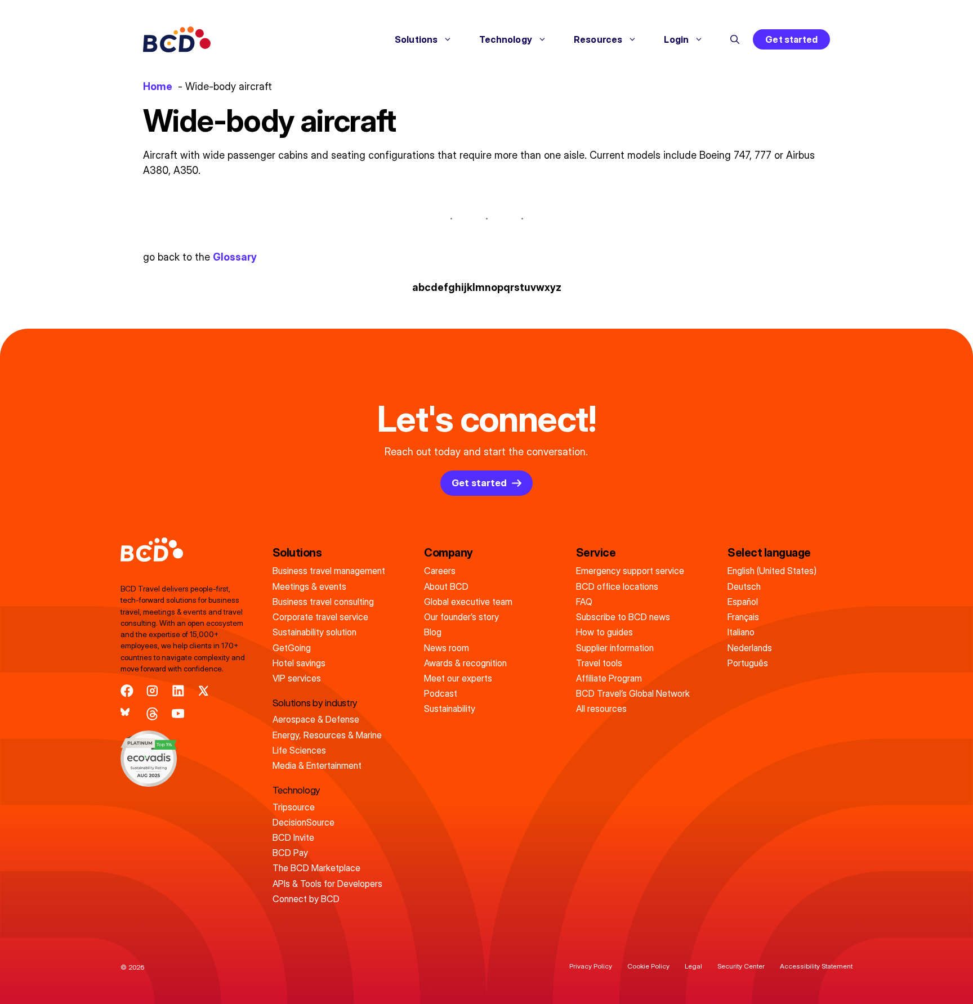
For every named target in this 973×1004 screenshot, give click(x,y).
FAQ (584, 601)
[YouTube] (178, 713)
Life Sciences (299, 750)
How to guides (604, 632)
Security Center (741, 966)
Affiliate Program (609, 678)
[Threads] (152, 713)
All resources (601, 708)
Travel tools (599, 663)
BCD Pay (290, 852)
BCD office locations (617, 586)
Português (747, 663)
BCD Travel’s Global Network (633, 693)
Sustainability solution (314, 632)
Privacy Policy (590, 966)
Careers (440, 570)
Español (742, 601)
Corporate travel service (320, 616)
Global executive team (468, 601)
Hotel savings (299, 663)
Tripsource (294, 807)
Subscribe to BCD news (623, 616)
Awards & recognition (465, 663)
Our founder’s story (461, 616)
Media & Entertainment (317, 765)
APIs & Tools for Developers (327, 883)
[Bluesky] (126, 713)
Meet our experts (458, 678)
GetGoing (292, 647)
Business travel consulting (323, 601)
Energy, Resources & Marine (327, 735)
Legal (693, 966)
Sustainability (449, 708)
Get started (791, 39)
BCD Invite (293, 837)
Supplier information (615, 647)
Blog (432, 632)
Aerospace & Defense (316, 719)
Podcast (440, 693)
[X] (203, 690)
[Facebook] (126, 690)
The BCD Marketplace (316, 867)
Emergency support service (630, 570)
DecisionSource (303, 822)
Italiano (741, 632)
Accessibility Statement (816, 966)
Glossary (235, 257)
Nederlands (749, 647)
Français (743, 616)
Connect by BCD (306, 898)
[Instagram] (152, 690)
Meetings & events (309, 586)
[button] (735, 39)
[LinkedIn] (178, 690)
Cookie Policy (648, 966)
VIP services (297, 678)
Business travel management (329, 570)
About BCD (446, 586)
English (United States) (771, 570)
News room (446, 647)
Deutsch (744, 586)
